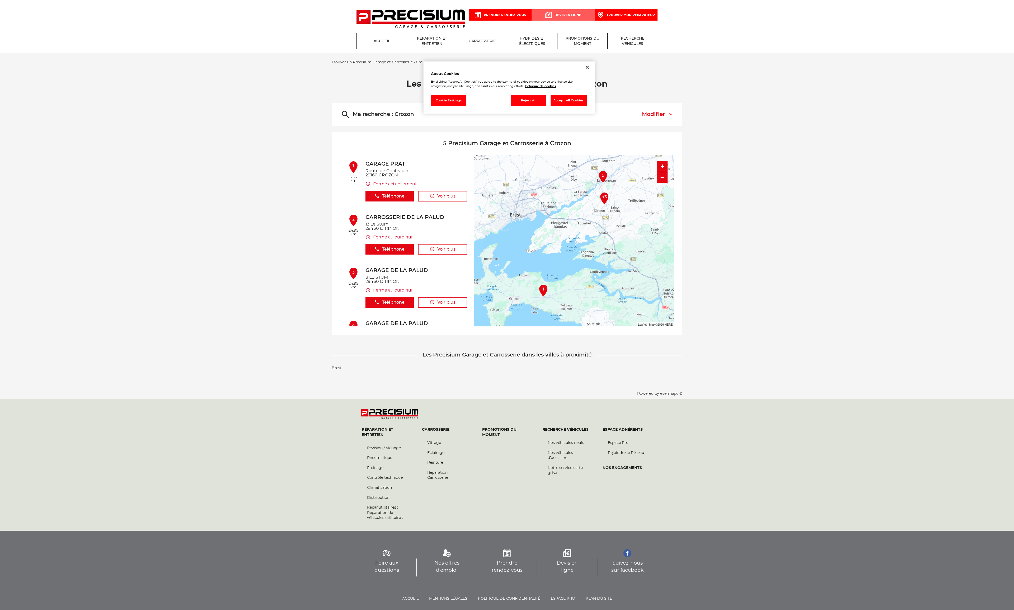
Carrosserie (435, 429)
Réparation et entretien (377, 432)
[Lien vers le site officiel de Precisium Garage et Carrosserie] (410, 19)
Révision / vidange (384, 448)
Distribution (378, 498)
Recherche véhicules (565, 429)
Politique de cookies (540, 86)
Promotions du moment (499, 432)
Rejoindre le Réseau (626, 453)
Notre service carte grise (565, 470)
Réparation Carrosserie (437, 475)
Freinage (375, 468)
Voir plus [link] (446, 196)
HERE (669, 324)
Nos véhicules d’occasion (560, 455)
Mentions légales (448, 598)
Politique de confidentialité (509, 598)
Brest (337, 368)
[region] (509, 87)
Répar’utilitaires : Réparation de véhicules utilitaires (385, 513)
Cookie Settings (449, 100)
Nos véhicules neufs (566, 443)
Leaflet (642, 324)
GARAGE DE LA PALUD (396, 270)
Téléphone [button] (393, 196)
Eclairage (435, 453)
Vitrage (434, 443)
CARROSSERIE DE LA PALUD (404, 217)
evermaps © (671, 394)
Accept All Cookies (568, 100)
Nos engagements (622, 468)
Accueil (410, 598)
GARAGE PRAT (385, 164)
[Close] (587, 67)
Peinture (435, 462)
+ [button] (662, 166)
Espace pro (563, 598)
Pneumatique (379, 458)
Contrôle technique (385, 478)
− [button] (662, 177)
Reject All (529, 100)
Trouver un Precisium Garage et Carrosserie (372, 62)
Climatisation (379, 488)
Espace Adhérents (623, 429)
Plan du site (599, 598)
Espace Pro (618, 443)
